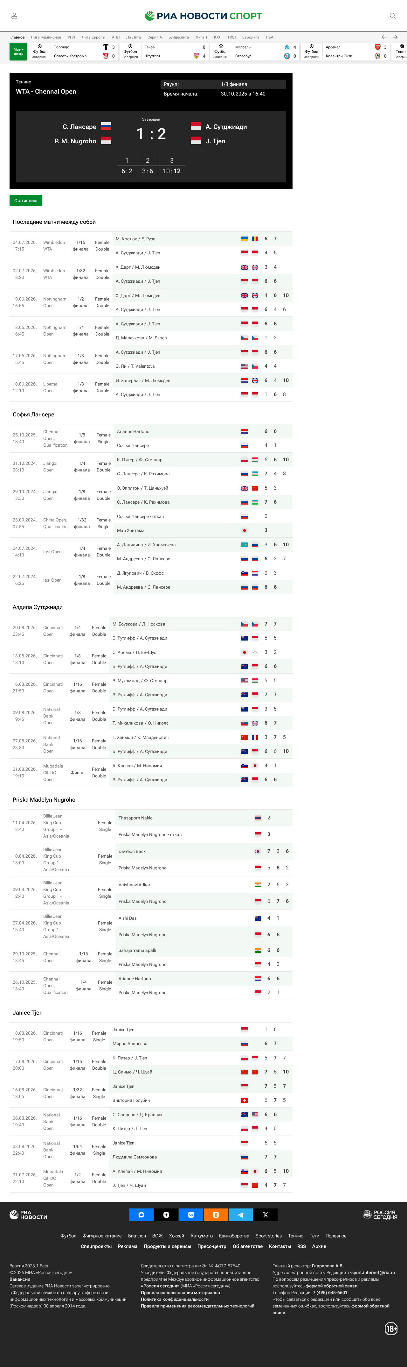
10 (286, 295)
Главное (17, 37)
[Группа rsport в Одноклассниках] (216, 1214)
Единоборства (234, 1236)
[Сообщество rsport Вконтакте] (191, 1214)
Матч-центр (19, 51)
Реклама (127, 1246)
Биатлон (137, 1236)
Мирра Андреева (130, 1043)
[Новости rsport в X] (265, 1214)
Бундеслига (179, 37)
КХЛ (218, 37)
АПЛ (116, 37)
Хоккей (176, 1236)
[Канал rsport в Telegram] (241, 1214)
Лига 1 (202, 37)
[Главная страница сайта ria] (181, 16)
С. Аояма (122, 652)
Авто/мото (201, 1236)
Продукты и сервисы (167, 1246)
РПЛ (71, 37)
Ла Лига (133, 37)
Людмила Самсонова (135, 1156)
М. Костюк (126, 238)
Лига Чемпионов (46, 37)
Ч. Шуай (144, 1071)
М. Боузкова (125, 624)
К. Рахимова (157, 473)
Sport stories (269, 1236)
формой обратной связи (331, 1285)
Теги (314, 1236)
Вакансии (20, 1279)
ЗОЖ (157, 1236)
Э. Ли (121, 366)
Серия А (155, 37)
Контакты (280, 1246)
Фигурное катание (102, 1236)
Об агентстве (248, 1246)
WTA (23, 91)
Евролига (250, 37)
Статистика (26, 200)
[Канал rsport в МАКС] (141, 1214)
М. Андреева (130, 558)
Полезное (336, 1236)
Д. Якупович (129, 573)
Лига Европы (94, 37)
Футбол (68, 1236)
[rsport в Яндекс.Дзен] (166, 1214)
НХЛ (232, 37)
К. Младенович (153, 737)
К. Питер (126, 459)
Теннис (23, 81)
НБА (269, 37)
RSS (301, 1246)
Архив (319, 1246)
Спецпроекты (96, 1246)
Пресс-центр (211, 1246)
